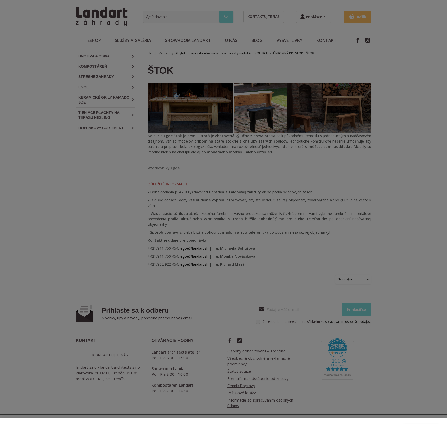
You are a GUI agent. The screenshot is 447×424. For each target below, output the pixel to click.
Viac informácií (319, 414)
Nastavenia (382, 411)
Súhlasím (421, 411)
